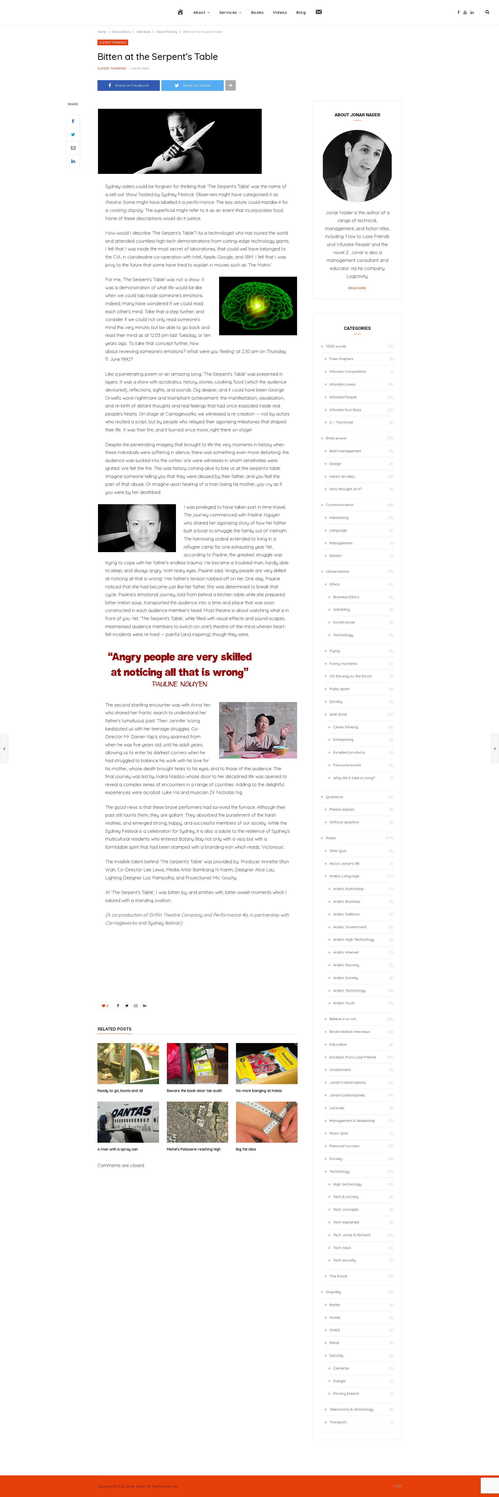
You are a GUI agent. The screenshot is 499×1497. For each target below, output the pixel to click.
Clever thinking (112, 42)
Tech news (342, 1247)
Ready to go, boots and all (120, 1090)
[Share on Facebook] (73, 121)
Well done (338, 714)
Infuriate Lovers (343, 384)
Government (340, 1069)
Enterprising (343, 739)
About (199, 12)
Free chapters (341, 358)
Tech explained (346, 1222)
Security (336, 1355)
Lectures (337, 1108)
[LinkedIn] (73, 161)
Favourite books (347, 765)
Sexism (336, 555)
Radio (331, 838)
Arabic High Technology (353, 939)
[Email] (73, 148)
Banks (335, 1304)
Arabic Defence (346, 914)
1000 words (336, 346)
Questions (334, 796)
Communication (339, 504)
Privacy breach (346, 1393)
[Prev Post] (4, 748)
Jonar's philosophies (347, 1095)
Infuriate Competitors (348, 371)
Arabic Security (346, 965)
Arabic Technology (349, 990)
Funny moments (343, 663)
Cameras (341, 1368)
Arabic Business (346, 901)
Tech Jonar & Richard (351, 1235)
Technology (343, 635)
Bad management (345, 451)
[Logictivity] (49, 12)
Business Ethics (346, 597)
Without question (344, 822)
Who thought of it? (346, 489)
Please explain (342, 809)
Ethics (335, 584)
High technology (347, 1184)
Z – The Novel (341, 422)
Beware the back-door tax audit (194, 1090)
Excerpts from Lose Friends (353, 1057)
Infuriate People (343, 397)
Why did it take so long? (354, 777)
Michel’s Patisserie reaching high (194, 1149)
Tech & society (345, 1196)
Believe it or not (343, 1018)
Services (228, 12)
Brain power (336, 438)
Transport (338, 1422)
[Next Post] (495, 748)
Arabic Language (344, 876)
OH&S (335, 1330)
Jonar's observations (348, 1082)
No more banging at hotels (259, 1090)
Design (335, 463)
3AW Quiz (338, 850)
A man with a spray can (117, 1149)
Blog (301, 12)
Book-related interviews (350, 1031)
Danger (339, 1381)
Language (338, 530)
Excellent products (349, 752)
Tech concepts (345, 1209)
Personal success (344, 1146)
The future (338, 1276)
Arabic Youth (344, 1003)
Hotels (335, 1317)
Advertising (339, 517)
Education (338, 1044)
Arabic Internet (345, 952)
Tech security (344, 1260)
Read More (357, 288)
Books (257, 12)
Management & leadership (352, 1120)
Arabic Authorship (348, 888)
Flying (335, 650)
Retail (334, 1342)
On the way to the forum (351, 676)
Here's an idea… (343, 476)
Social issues (344, 622)
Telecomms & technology (351, 1409)
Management (341, 543)
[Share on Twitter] (73, 134)
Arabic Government (349, 927)
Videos (280, 12)
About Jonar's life (344, 863)
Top (398, 1486)
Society (336, 701)
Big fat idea (246, 1149)
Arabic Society (345, 977)
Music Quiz (339, 1133)
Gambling (341, 609)
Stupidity (333, 1292)
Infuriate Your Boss (345, 409)
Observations (337, 571)
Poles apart (340, 688)
